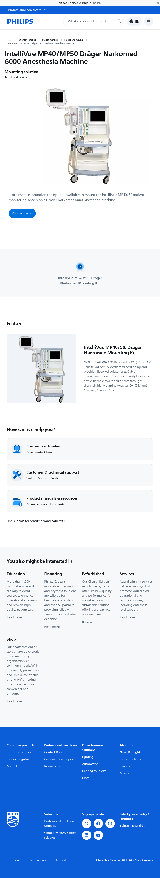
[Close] (158, 3)
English (96, 3)
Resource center (55, 766)
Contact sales (22, 213)
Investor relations (131, 759)
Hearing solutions (94, 771)
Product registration (20, 759)
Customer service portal (60, 759)
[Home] (20, 21)
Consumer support (19, 752)
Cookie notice (60, 860)
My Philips (13, 766)
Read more (14, 617)
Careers (125, 766)
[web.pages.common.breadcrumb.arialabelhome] (10, 40)
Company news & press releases (60, 835)
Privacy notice (16, 860)
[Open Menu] (148, 21)
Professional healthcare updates (60, 823)
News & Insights (130, 752)
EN (137, 21)
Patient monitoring (27, 40)
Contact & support (57, 752)
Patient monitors (50, 40)
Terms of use (38, 860)
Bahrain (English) (131, 825)
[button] (86, 823)
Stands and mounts (73, 40)
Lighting (88, 757)
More (86, 778)
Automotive (90, 764)
